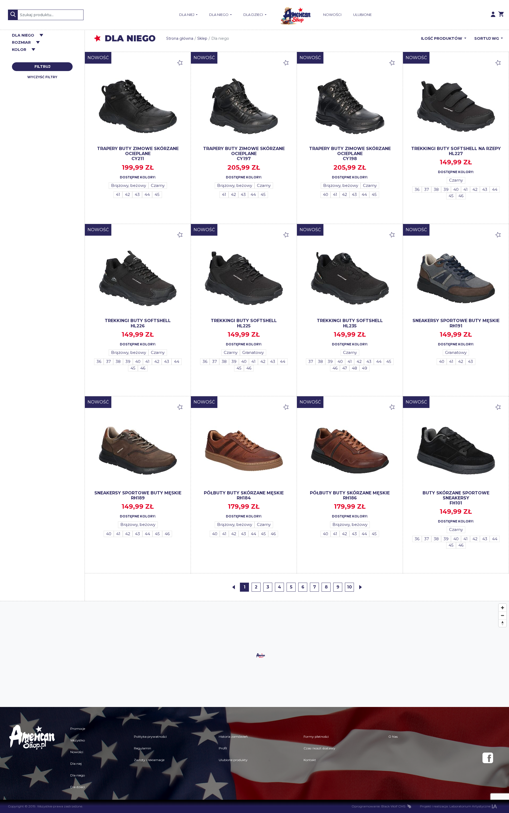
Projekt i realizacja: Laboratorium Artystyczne (455, 806)
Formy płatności (316, 737)
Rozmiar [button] (21, 42)
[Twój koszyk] (501, 15)
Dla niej (187, 14)
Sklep (202, 38)
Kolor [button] (19, 49)
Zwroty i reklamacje (149, 760)
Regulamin (142, 748)
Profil (223, 748)
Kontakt (310, 760)
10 (349, 587)
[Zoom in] (502, 608)
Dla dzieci (253, 14)
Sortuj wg (487, 38)
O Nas (393, 737)
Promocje (77, 729)
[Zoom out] (502, 615)
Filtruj (42, 66)
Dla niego (219, 14)
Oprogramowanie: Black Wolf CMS (378, 806)
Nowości (332, 14)
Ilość (441, 38)
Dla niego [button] (23, 35)
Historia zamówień (233, 737)
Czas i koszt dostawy (319, 748)
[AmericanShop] (32, 758)
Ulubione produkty (233, 760)
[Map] (254, 654)
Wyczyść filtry (42, 77)
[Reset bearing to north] (502, 623)
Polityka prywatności (150, 737)
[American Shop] (294, 15)
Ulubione (362, 14)
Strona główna (179, 38)
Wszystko (77, 740)
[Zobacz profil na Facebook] (487, 758)
